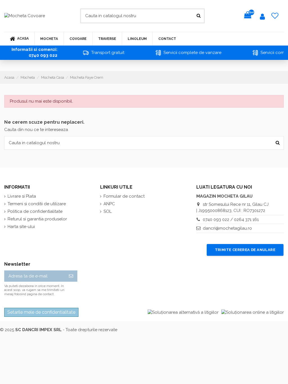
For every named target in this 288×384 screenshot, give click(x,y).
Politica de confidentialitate (35, 211)
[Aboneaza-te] (71, 276)
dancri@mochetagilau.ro (227, 228)
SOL (108, 211)
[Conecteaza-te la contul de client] (262, 17)
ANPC (109, 203)
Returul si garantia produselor (37, 219)
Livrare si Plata (22, 196)
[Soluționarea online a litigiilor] (252, 312)
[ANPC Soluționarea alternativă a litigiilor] (183, 312)
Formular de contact (124, 196)
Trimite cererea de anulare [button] (245, 250)
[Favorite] (275, 15)
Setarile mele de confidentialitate (41, 312)
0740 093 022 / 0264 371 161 (231, 219)
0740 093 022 (43, 55)
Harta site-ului (21, 226)
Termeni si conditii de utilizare (37, 203)
